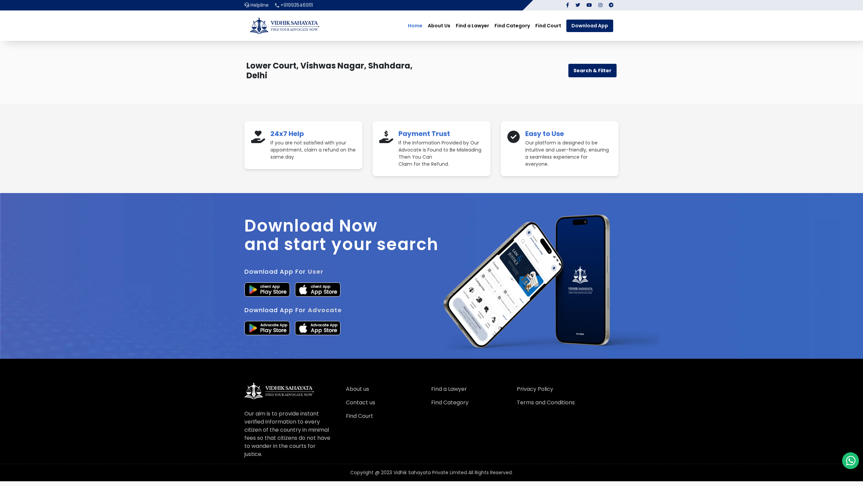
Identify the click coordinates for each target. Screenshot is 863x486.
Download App (589, 25)
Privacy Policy (535, 389)
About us (357, 389)
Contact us (360, 402)
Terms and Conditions (546, 402)
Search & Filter (592, 70)
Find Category (512, 25)
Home (415, 25)
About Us (439, 25)
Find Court (548, 25)
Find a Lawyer (472, 25)
